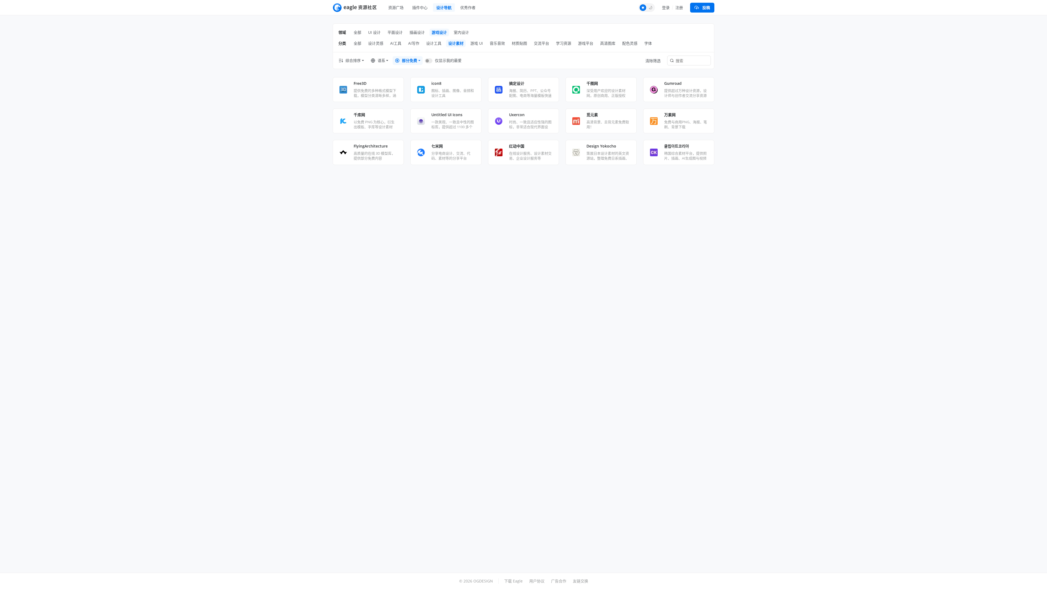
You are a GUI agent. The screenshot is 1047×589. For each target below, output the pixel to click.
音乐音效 (497, 43)
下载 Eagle (513, 581)
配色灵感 (629, 43)
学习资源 (563, 43)
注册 (679, 7)
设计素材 (456, 43)
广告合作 (558, 581)
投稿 (706, 7)
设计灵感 (375, 43)
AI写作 (413, 43)
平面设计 (395, 32)
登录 (666, 7)
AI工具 (395, 43)
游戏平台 (585, 43)
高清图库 (607, 43)
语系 (381, 60)
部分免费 (409, 60)
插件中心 (420, 7)
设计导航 (444, 7)
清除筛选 (653, 60)
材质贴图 (519, 43)
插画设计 (417, 32)
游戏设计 (439, 32)
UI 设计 (374, 32)
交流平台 (541, 43)
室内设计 (461, 32)
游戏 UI (476, 43)
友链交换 (580, 581)
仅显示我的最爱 (448, 60)
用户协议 (536, 581)
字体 (648, 43)
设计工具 (433, 43)
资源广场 (396, 7)
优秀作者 (468, 7)
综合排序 (353, 60)
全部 (357, 32)
